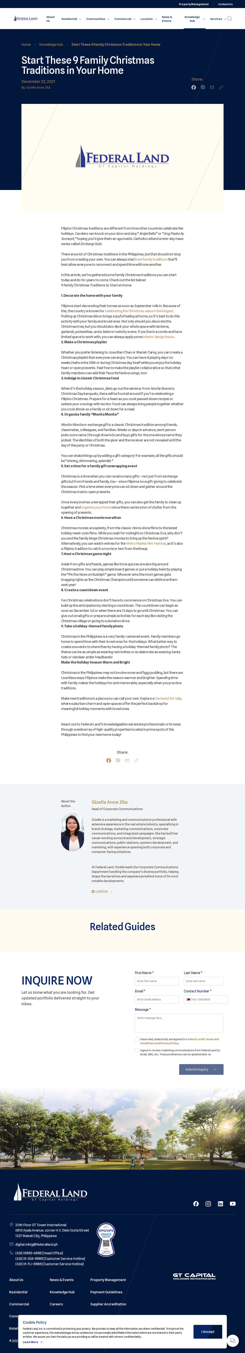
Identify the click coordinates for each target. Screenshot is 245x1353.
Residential (69, 19)
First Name (144, 973)
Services (216, 19)
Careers (56, 1304)
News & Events (167, 19)
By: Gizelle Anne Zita (35, 87)
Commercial (122, 19)
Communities (95, 19)
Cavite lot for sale (167, 698)
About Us (50, 19)
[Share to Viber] (203, 87)
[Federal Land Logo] (50, 1193)
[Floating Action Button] (233, 1341)
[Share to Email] (212, 87)
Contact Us (225, 4)
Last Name (193, 973)
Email (140, 991)
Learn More (30, 1342)
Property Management (194, 4)
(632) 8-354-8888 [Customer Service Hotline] (50, 1259)
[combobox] (188, 999)
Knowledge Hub (192, 19)
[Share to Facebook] (193, 87)
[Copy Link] (221, 87)
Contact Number (198, 991)
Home (26, 44)
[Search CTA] (230, 18)
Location (146, 19)
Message (143, 1009)
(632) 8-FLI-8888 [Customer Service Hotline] (49, 1264)
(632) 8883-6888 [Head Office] (39, 1253)
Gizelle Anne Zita (110, 802)
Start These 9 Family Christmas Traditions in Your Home (115, 44)
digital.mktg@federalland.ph (36, 1244)
